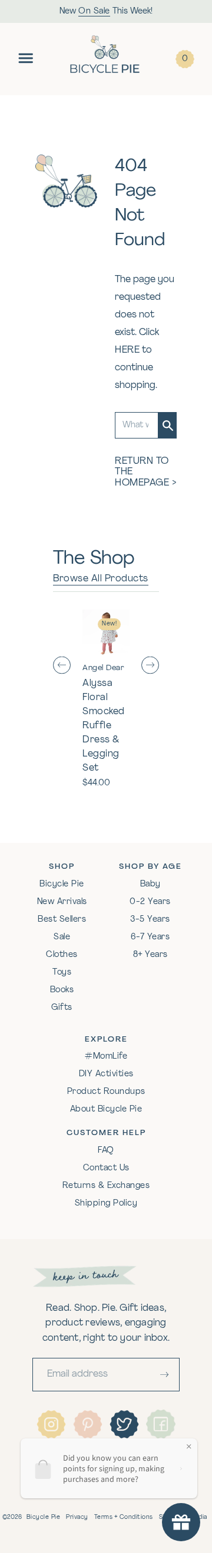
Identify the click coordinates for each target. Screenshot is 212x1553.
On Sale (94, 11)
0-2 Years (150, 902)
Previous (62, 666)
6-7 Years (150, 937)
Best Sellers (62, 919)
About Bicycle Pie (106, 1109)
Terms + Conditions (123, 1517)
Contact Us (106, 1168)
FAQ (106, 1150)
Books (62, 990)
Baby (150, 884)
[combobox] (136, 425)
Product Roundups (106, 1091)
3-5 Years (150, 919)
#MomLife (106, 1056)
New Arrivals (62, 902)
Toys (61, 972)
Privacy (77, 1517)
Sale (62, 937)
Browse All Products (100, 579)
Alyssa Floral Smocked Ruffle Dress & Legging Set (103, 726)
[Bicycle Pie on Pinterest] (87, 1424)
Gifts (61, 1007)
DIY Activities (106, 1074)
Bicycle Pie (61, 884)
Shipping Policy (106, 1203)
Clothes (62, 954)
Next (150, 666)
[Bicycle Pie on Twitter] (124, 1424)
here (127, 350)
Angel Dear (103, 668)
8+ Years (150, 954)
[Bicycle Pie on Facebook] (160, 1423)
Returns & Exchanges (106, 1186)
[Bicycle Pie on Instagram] (51, 1424)
